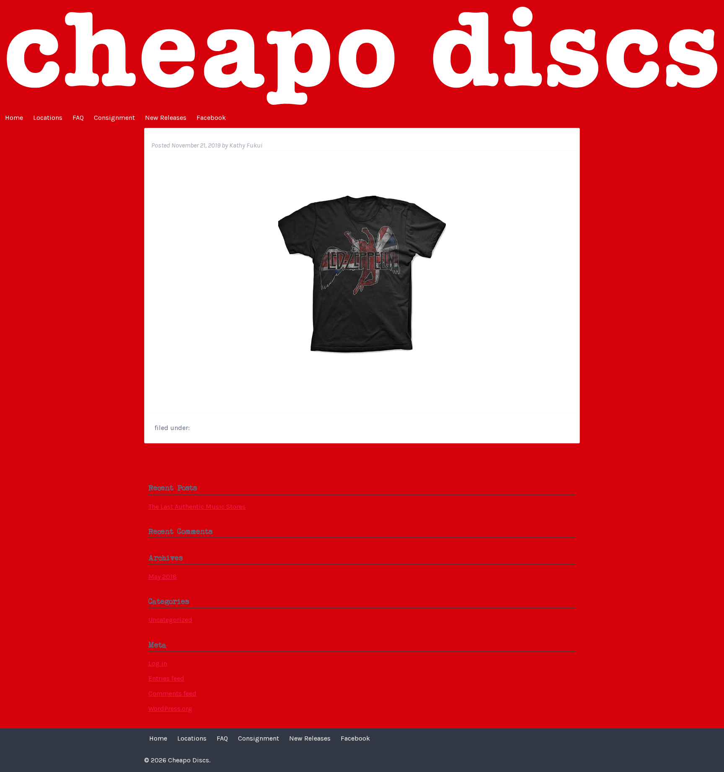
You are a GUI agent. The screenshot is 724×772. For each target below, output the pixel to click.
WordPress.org (170, 708)
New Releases (165, 118)
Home (14, 118)
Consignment (114, 118)
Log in (157, 663)
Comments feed (172, 693)
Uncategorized (170, 620)
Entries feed (166, 678)
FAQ (78, 118)
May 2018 (162, 576)
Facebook (211, 118)
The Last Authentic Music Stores (197, 506)
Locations (47, 118)
